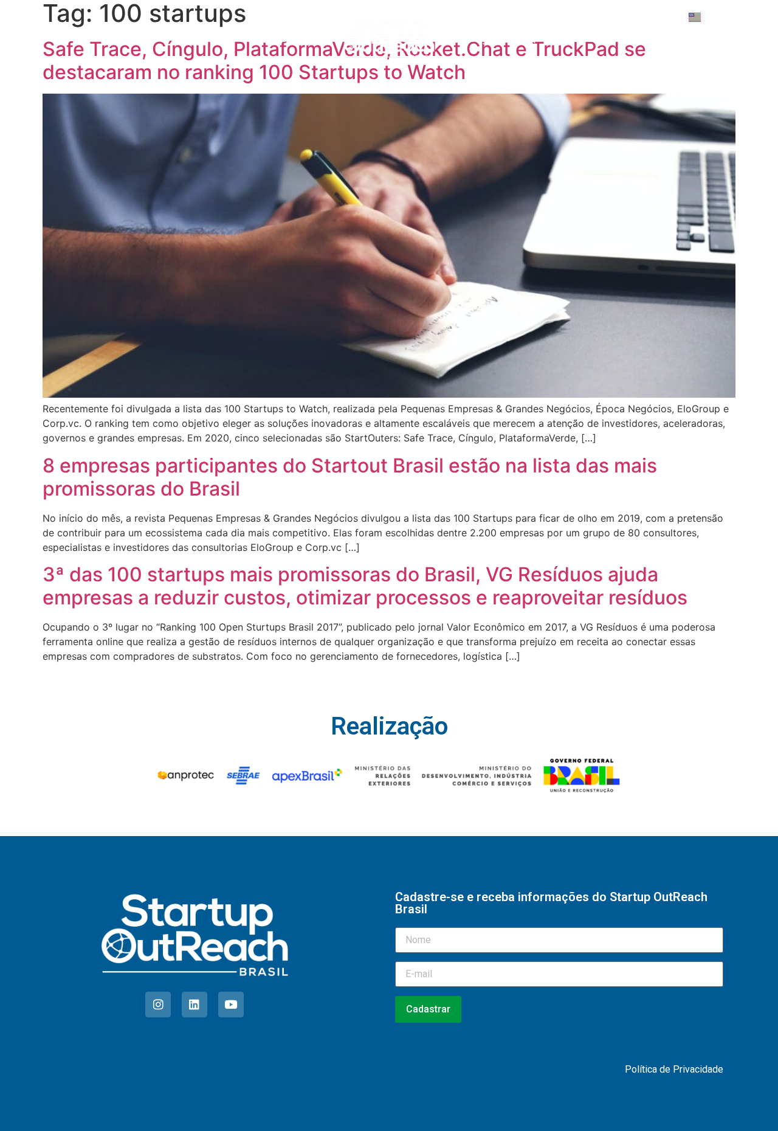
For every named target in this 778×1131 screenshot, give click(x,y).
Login (722, 17)
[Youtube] (231, 1004)
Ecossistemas (275, 38)
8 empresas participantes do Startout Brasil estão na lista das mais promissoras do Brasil (350, 477)
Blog (477, 38)
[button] (730, 39)
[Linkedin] (194, 1004)
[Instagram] (158, 1004)
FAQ (527, 38)
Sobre (138, 38)
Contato (584, 38)
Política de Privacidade (674, 1069)
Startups (198, 38)
